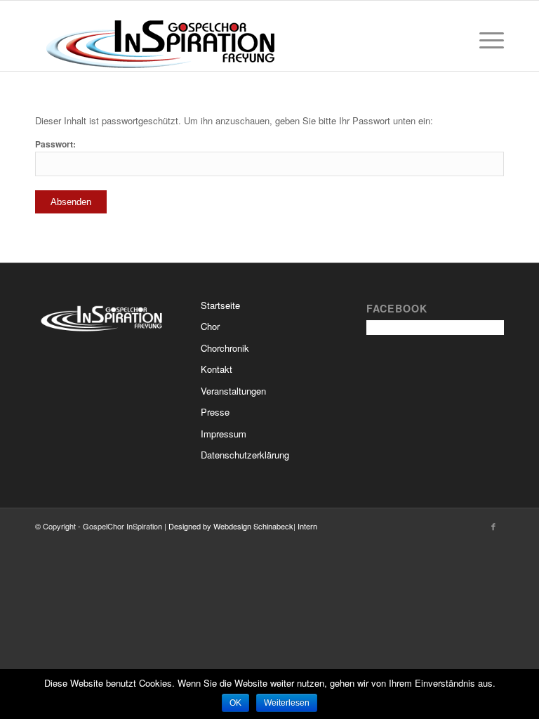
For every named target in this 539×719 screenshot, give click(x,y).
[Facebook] (493, 525)
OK (235, 703)
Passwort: (55, 144)
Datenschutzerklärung (245, 454)
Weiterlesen (287, 703)
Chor (210, 326)
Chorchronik (225, 348)
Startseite (220, 305)
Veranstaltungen (233, 390)
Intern (307, 526)
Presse (215, 411)
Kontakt (216, 369)
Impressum (223, 433)
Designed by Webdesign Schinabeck (230, 526)
